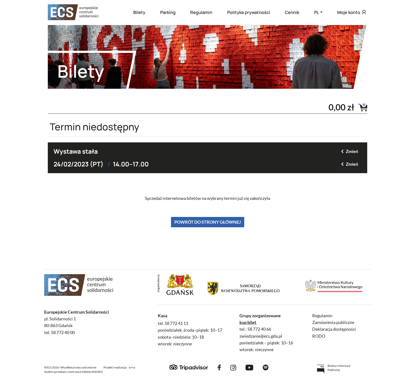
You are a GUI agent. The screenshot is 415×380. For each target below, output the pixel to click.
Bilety (139, 12)
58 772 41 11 (176, 323)
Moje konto (348, 12)
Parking (168, 12)
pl (316, 12)
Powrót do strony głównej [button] (207, 222)
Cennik (292, 12)
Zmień (352, 151)
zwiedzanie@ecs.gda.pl (260, 336)
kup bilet (247, 322)
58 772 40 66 (259, 329)
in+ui (132, 367)
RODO (318, 336)
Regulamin (201, 12)
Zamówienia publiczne (333, 322)
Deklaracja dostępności (334, 329)
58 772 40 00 (63, 332)
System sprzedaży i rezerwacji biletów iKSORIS (73, 372)
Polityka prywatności (248, 12)
